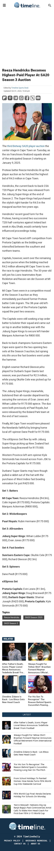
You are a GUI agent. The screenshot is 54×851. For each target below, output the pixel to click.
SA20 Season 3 (11, 623)
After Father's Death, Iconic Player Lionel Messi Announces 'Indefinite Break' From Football (13, 668)
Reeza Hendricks (11, 617)
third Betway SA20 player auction (26, 146)
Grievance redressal (36, 840)
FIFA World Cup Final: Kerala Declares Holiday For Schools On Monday (32, 795)
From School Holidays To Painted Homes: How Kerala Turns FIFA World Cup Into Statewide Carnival (32, 781)
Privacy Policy (12, 840)
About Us (35, 843)
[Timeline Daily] (27, 5)
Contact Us (19, 843)
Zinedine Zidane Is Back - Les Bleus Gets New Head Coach (13, 699)
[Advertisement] (27, 37)
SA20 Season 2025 (33, 617)
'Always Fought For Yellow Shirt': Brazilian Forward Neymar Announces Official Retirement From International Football (39, 668)
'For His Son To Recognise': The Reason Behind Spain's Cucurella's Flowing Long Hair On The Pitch (40, 701)
